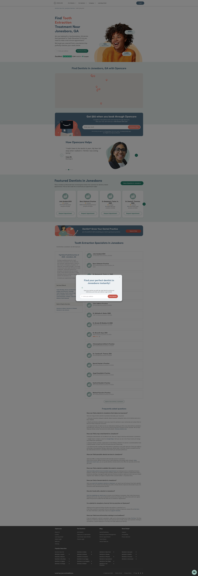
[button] (113, 296)
